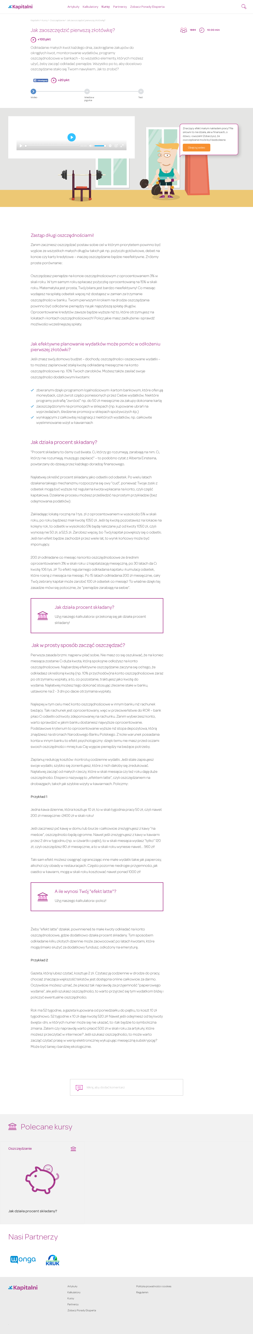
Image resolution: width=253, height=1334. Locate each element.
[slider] (52, 145)
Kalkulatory (90, 7)
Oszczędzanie (57, 20)
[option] (23, 1260)
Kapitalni (35, 20)
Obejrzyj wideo (196, 148)
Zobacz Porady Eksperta (147, 7)
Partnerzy (120, 7)
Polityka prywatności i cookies (153, 1286)
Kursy (106, 7)
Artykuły (73, 7)
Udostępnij (40, 80)
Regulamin (142, 1292)
